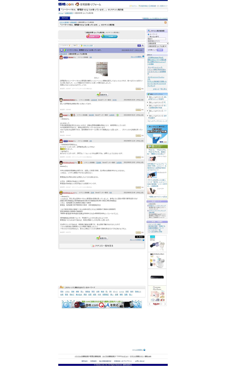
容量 (125, 294)
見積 (72, 291)
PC (165, 102)
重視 (66, 294)
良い (130, 294)
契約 (131, 291)
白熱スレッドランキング (157, 206)
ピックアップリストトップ (158, 121)
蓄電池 (62, 177)
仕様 (61, 294)
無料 (121, 294)
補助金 (87, 291)
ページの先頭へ (137, 350)
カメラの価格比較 (108, 356)
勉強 (102, 291)
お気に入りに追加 (88, 45)
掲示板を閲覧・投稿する (156, 226)
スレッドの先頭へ (136, 240)
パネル (67, 291)
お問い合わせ (139, 361)
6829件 (91, 115)
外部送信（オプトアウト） (123, 361)
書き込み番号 (154, 36)
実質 (93, 291)
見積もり (138, 291)
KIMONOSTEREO (69, 100)
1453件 (119, 162)
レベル (121, 291)
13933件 (94, 100)
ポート (115, 291)
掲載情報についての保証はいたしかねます (155, 18)
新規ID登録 (143, 6)
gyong (65, 115)
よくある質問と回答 (155, 232)
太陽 (97, 291)
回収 (127, 291)
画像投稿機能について (156, 228)
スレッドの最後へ (136, 57)
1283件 (111, 115)
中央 (99, 294)
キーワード (153, 34)
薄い (111, 294)
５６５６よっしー (68, 193)
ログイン (134, 6)
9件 (110, 192)
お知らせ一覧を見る (160, 89)
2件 (91, 57)
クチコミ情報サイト (137, 356)
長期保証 (106, 294)
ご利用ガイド (163, 6)
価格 (77, 291)
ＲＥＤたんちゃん (68, 162)
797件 (114, 100)
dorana (70, 57)
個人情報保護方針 (105, 361)
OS (110, 291)
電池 (61, 291)
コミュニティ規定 (154, 224)
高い (82, 291)
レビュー (125, 356)
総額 (94, 294)
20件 (92, 192)
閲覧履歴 (153, 6)
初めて (72, 294)
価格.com (148, 356)
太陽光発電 (73, 22)
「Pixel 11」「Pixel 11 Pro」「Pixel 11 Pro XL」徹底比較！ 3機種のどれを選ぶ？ (157, 152)
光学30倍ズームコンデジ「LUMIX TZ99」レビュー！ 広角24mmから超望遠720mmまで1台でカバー (157, 167)
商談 (85, 294)
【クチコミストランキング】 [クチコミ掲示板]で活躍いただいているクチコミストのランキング (157, 81)
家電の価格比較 (95, 356)
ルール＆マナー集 (154, 230)
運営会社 (85, 361)
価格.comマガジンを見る (158, 197)
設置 (89, 294)
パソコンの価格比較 (82, 356)
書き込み (79, 294)
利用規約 (93, 361)
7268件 (98, 162)
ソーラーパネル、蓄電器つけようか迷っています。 (84, 50)
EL (107, 291)
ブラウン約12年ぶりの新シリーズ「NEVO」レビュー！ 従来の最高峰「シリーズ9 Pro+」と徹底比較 (157, 183)
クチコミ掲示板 (64, 22)
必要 (116, 294)
